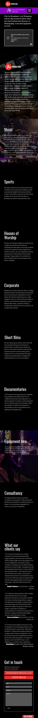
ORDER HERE (29, 10)
